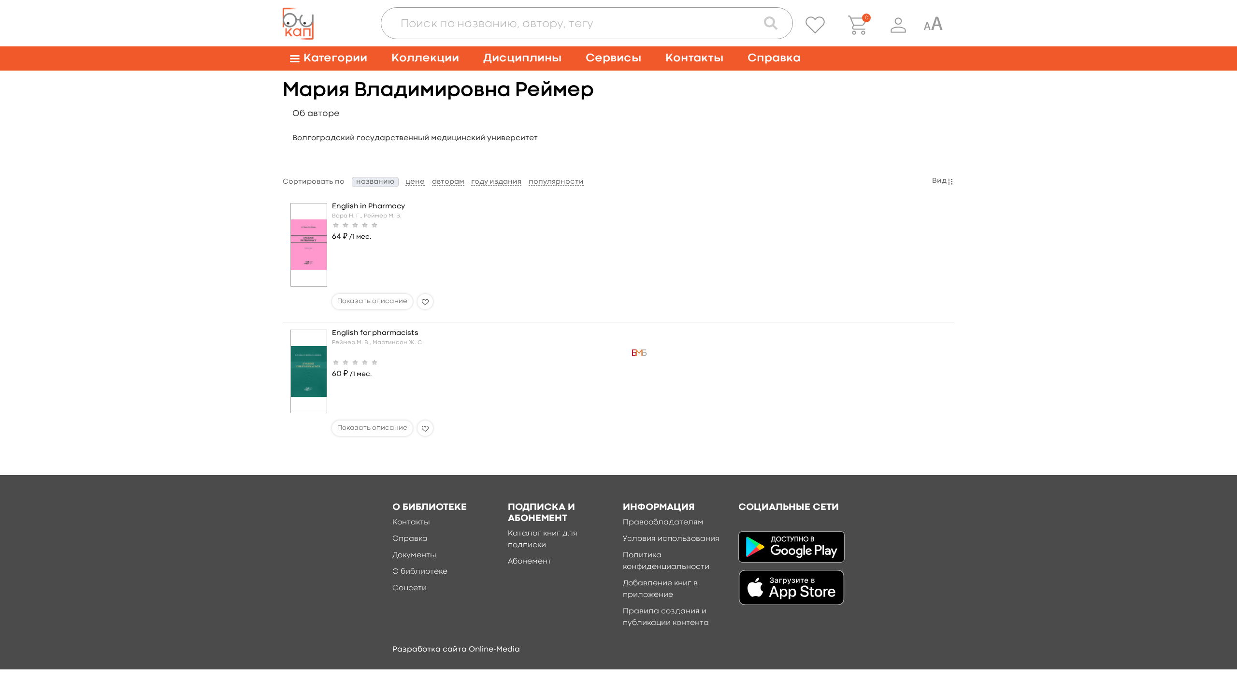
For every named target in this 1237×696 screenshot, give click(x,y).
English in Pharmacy (368, 206)
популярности (556, 182)
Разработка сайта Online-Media (456, 649)
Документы (414, 555)
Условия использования (671, 539)
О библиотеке (419, 571)
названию (375, 182)
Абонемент (529, 561)
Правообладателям (663, 522)
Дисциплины (522, 58)
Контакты (694, 58)
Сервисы (613, 58)
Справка (774, 58)
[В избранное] (425, 301)
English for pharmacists (375, 333)
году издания (496, 182)
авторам (448, 182)
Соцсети (409, 588)
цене (415, 182)
